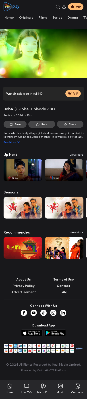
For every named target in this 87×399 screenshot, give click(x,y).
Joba (8, 109)
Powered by (43, 370)
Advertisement (23, 292)
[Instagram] (53, 313)
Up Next (10, 154)
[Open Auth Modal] (64, 6)
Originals (26, 17)
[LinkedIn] (63, 313)
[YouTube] (34, 313)
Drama (73, 17)
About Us (23, 279)
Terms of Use (63, 279)
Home (9, 17)
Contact (63, 286)
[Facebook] (24, 313)
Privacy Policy (24, 286)
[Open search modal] (58, 6)
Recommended (17, 232)
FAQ (63, 292)
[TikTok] (43, 313)
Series (57, 17)
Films (43, 17)
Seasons (11, 192)
